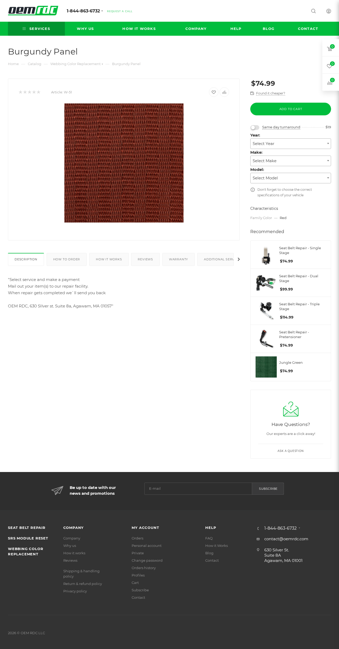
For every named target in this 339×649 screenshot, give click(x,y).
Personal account (147, 545)
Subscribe (268, 489)
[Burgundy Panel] (124, 163)
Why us (69, 545)
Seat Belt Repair (27, 527)
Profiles (138, 575)
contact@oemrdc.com (286, 538)
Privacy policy (75, 591)
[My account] (328, 11)
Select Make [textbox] (264, 160)
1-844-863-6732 (83, 10)
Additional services (223, 259)
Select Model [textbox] (265, 177)
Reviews (145, 259)
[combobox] (290, 143)
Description (26, 259)
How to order (66, 259)
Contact (138, 597)
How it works (109, 259)
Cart (135, 582)
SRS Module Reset (28, 538)
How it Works (216, 545)
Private (138, 553)
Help (210, 527)
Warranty (178, 259)
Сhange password (147, 560)
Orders (137, 538)
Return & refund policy (82, 584)
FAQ (209, 538)
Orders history (144, 568)
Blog (209, 553)
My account (145, 527)
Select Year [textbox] (263, 143)
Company (73, 527)
